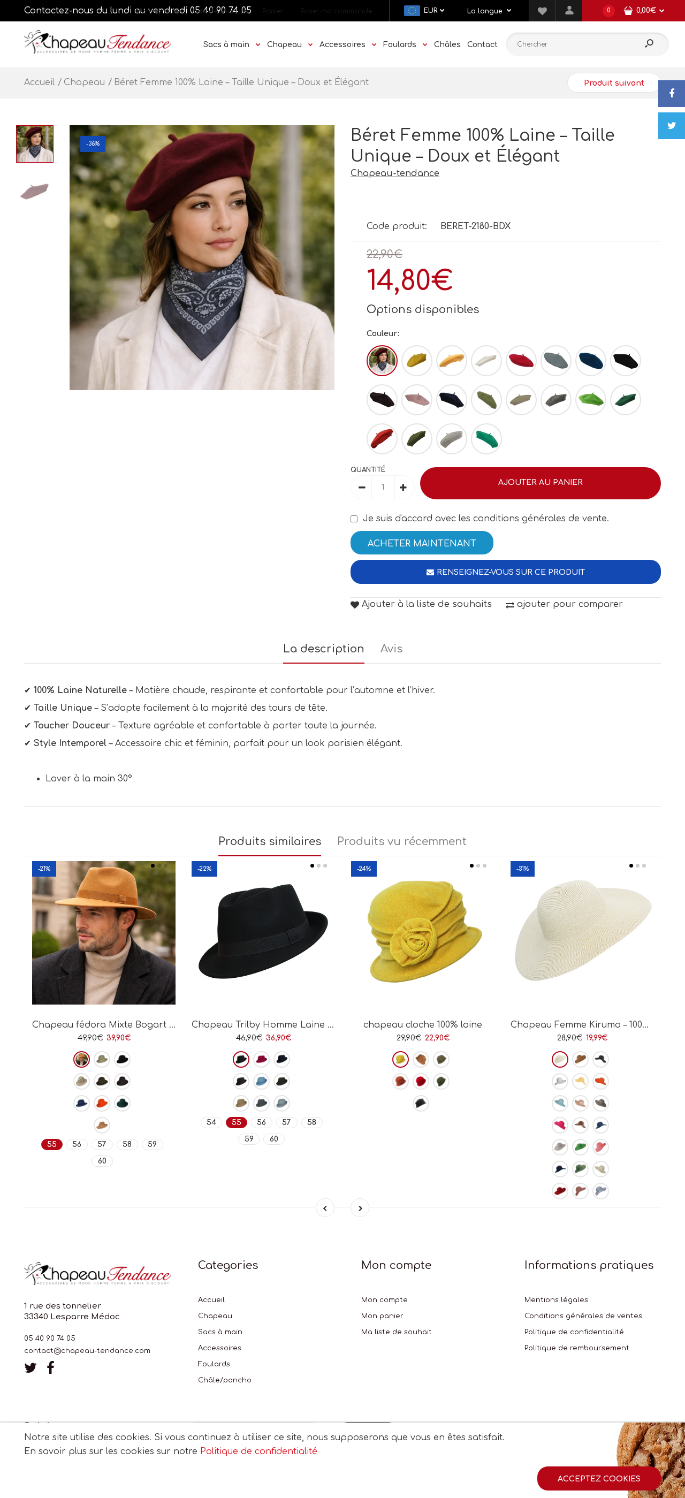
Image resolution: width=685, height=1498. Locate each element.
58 (127, 1144)
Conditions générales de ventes (583, 1316)
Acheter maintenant (422, 544)
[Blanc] (486, 360)
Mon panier (382, 1316)
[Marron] (382, 399)
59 (152, 1144)
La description (323, 649)
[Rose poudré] (580, 1103)
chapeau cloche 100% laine (422, 1025)
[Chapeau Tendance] (97, 51)
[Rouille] (400, 1081)
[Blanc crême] (560, 1059)
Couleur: (383, 334)
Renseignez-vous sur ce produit (511, 572)
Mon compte (156, 11)
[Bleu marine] (451, 399)
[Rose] (416, 399)
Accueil (211, 1300)
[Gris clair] (451, 438)
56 (76, 1144)
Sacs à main (220, 1332)
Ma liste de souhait (396, 1332)
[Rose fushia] (560, 1125)
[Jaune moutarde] (451, 360)
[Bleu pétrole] (590, 360)
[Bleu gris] (281, 1103)
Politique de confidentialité (574, 1332)
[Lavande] (600, 1191)
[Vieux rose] (580, 1191)
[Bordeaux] (382, 360)
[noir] (625, 360)
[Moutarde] (400, 1059)
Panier (272, 11)
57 (101, 1144)
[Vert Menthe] (486, 438)
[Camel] (102, 1125)
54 (211, 1123)
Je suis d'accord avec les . (486, 518)
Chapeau (215, 1316)
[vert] (122, 1103)
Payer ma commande (336, 11)
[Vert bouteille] (625, 399)
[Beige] (521, 399)
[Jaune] (416, 360)
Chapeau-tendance (395, 173)
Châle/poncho (225, 1380)
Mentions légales (556, 1300)
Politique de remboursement (576, 1348)
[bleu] (556, 360)
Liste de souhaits (220, 11)
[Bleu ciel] (261, 1081)
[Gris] (261, 1103)
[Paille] (600, 1169)
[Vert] (486, 399)
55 (52, 1144)
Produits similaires (269, 841)
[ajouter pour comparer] (104, 967)
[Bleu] (81, 1103)
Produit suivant (614, 83)
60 (102, 1161)
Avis (391, 649)
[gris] (556, 399)
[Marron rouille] (382, 438)
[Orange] (102, 1103)
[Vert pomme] (590, 399)
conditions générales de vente (540, 518)
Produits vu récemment (402, 841)
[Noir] (122, 1059)
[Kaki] (416, 438)
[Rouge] (521, 360)
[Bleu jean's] (600, 1125)
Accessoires (219, 1348)
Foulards (214, 1364)
